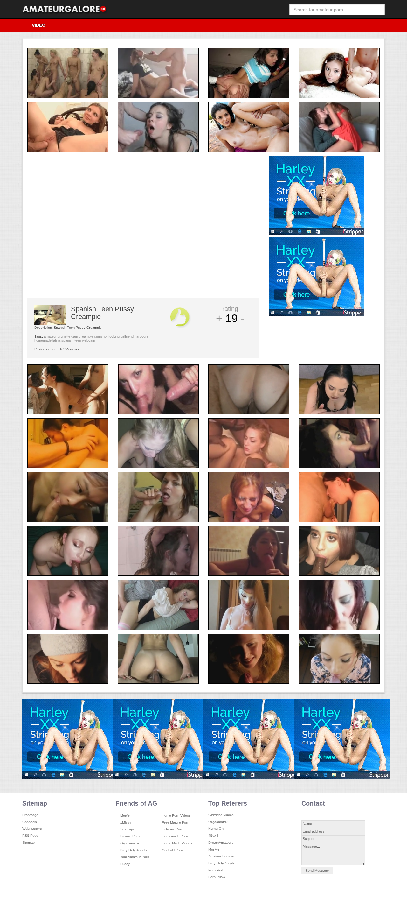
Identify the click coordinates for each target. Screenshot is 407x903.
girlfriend (127, 336)
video (38, 25)
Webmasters (32, 828)
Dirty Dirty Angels (133, 850)
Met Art (213, 849)
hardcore (141, 336)
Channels (29, 822)
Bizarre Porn (130, 836)
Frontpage (30, 815)
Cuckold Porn (172, 850)
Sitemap (28, 842)
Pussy (125, 864)
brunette (64, 336)
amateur (50, 336)
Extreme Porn (172, 829)
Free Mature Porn (175, 822)
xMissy (125, 822)
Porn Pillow (216, 877)
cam (74, 336)
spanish (67, 340)
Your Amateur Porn (134, 857)
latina (56, 340)
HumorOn (216, 828)
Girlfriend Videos (221, 815)
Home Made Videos (177, 843)
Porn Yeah (216, 870)
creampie (86, 336)
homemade (43, 340)
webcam (88, 340)
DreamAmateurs (221, 842)
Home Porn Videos (176, 815)
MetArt (125, 815)
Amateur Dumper (221, 856)
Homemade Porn (175, 836)
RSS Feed (30, 835)
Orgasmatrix (130, 843)
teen (77, 340)
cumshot (100, 336)
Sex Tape (127, 829)
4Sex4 (213, 835)
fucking (114, 336)
